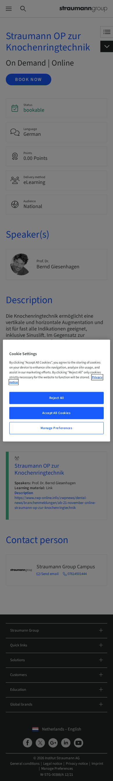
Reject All (56, 397)
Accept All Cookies (56, 412)
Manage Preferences (56, 427)
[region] (56, 391)
